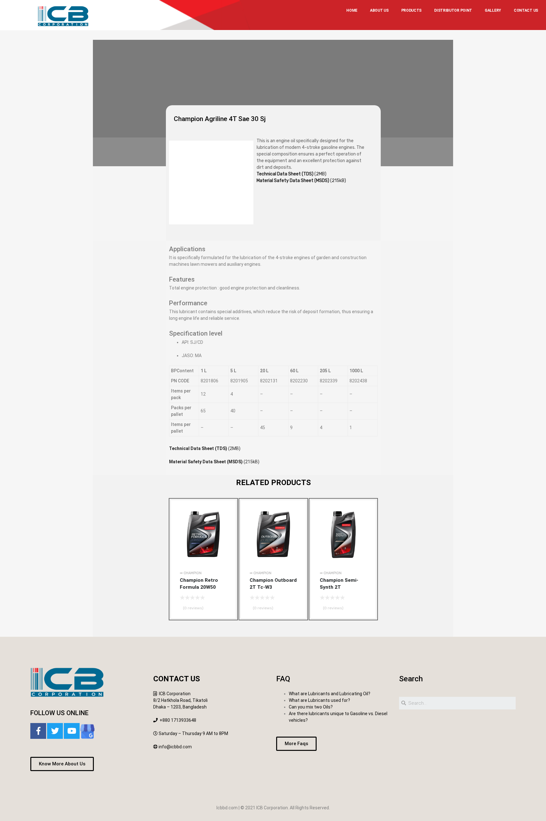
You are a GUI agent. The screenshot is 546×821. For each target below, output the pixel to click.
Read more (214, 535)
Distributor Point (453, 10)
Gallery (493, 10)
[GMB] (87, 732)
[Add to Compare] (203, 535)
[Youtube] (72, 731)
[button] (62, 764)
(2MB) (291, 174)
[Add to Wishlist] (192, 535)
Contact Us (526, 10)
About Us (379, 10)
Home (351, 10)
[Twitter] (55, 731)
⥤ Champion (191, 573)
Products (411, 10)
